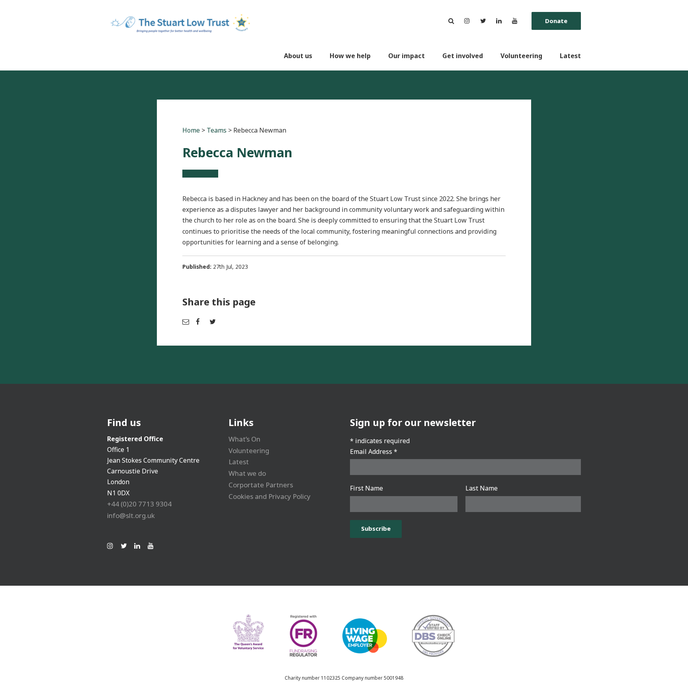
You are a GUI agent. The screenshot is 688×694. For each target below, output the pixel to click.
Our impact (406, 55)
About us (298, 55)
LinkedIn (499, 21)
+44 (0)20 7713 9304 (139, 503)
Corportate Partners (261, 484)
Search (451, 21)
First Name (366, 488)
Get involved (462, 55)
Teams (217, 130)
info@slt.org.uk (131, 515)
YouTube (515, 21)
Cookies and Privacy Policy (270, 496)
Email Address (373, 451)
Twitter (483, 21)
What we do (247, 473)
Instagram (467, 21)
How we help (350, 55)
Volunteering (521, 55)
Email (187, 322)
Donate (556, 21)
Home (191, 130)
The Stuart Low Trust (181, 35)
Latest (570, 55)
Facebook (200, 322)
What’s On (244, 439)
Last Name (481, 488)
